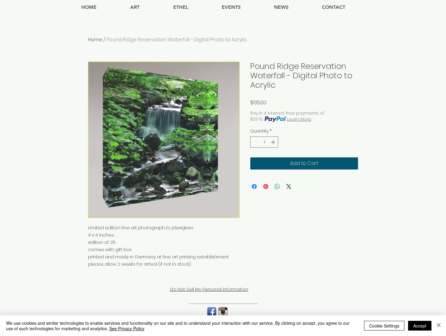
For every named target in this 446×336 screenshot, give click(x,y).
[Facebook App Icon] (211, 311)
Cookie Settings (384, 326)
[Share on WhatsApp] (277, 186)
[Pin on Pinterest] (265, 186)
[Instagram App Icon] (223, 311)
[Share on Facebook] (254, 186)
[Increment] (273, 142)
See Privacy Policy (126, 328)
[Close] (438, 325)
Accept (419, 326)
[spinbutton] (264, 142)
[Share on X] (288, 186)
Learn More (299, 119)
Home (95, 39)
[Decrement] (255, 142)
